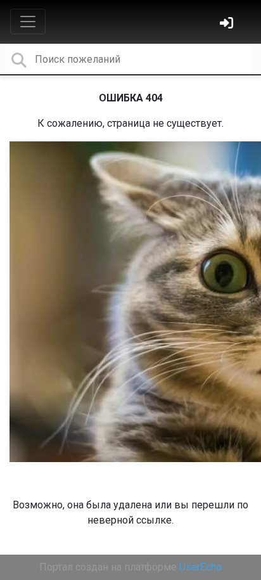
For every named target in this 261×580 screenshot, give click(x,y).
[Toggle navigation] (28, 21)
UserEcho (200, 567)
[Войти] (228, 24)
